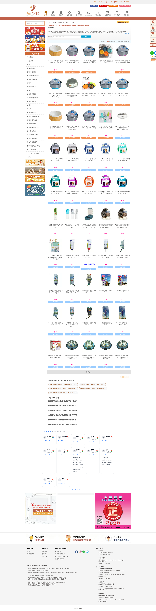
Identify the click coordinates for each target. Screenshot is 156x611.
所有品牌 (30, 57)
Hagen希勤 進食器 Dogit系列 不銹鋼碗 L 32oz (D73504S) (122, 357)
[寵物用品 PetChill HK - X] (87, 552)
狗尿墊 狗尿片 (31, 101)
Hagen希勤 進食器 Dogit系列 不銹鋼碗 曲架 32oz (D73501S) (89, 357)
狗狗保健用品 (31, 112)
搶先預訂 (122, 137)
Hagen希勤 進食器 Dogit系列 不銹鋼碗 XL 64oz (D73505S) (105, 357)
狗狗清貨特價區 (32, 138)
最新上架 (127, 41)
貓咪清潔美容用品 (33, 116)
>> (127, 376)
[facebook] (76, 552)
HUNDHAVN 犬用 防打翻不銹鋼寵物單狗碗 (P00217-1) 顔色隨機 (122, 128)
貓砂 (28, 64)
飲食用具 (71, 22)
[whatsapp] (83, 552)
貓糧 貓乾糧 (31, 68)
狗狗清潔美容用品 (33, 135)
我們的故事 (30, 554)
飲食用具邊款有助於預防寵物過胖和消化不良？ (63, 393)
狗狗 (54, 22)
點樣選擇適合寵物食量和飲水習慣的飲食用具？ (63, 384)
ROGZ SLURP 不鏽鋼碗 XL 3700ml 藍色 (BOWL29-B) (55, 95)
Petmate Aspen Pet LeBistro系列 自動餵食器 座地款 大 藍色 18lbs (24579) (89, 226)
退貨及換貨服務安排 (61, 556)
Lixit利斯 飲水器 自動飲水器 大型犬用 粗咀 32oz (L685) (72, 324)
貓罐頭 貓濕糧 (31, 72)
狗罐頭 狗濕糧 (31, 94)
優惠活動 (30, 61)
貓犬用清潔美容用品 (33, 146)
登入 (94, 1)
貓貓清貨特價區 (32, 120)
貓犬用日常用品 (32, 142)
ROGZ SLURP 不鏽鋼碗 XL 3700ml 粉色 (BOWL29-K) (72, 128)
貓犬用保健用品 (32, 149)
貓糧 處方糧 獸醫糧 (33, 75)
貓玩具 (29, 83)
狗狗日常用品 (31, 131)
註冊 (100, 1)
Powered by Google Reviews (78, 489)
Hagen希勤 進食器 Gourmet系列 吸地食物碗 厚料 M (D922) (72, 95)
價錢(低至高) (121, 41)
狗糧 (28, 90)
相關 (108, 41)
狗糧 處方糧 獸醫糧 (33, 98)
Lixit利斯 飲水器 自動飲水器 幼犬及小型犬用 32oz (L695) (55, 292)
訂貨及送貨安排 (60, 554)
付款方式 (58, 551)
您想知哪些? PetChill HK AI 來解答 (61, 380)
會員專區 (44, 554)
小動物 (29, 157)
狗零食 (29, 105)
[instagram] (80, 552)
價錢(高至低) (113, 41)
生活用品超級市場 (33, 153)
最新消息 (44, 551)
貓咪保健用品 (31, 86)
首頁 (49, 22)
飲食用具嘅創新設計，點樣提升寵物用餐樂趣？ (63, 388)
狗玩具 (29, 109)
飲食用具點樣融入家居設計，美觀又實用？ (92, 384)
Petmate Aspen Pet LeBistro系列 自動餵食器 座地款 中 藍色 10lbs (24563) (122, 226)
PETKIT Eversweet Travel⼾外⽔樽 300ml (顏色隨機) (72, 226)
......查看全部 (126, 33)
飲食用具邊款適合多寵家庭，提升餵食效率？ (93, 388)
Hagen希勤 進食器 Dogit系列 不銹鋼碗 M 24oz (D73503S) (72, 357)
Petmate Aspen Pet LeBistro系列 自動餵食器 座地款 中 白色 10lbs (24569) (106, 226)
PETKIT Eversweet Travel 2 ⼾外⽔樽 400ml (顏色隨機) (55, 226)
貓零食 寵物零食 (32, 79)
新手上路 (44, 556)
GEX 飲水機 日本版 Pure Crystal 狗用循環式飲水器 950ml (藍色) (55, 257)
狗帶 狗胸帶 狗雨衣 (33, 127)
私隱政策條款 (59, 559)
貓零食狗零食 (31, 123)
